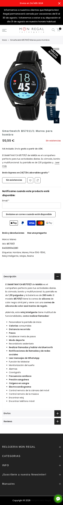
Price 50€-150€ (37, 252)
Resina (30, 255)
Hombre (17, 252)
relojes (22, 255)
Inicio (4, 40)
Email (5, 200)
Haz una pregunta (37, 232)
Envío (18, 148)
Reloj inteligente (10, 255)
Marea (13, 239)
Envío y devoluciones (13, 232)
